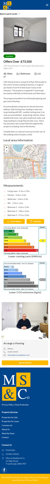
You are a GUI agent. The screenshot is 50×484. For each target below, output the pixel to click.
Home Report (15, 221)
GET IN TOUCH (25, 363)
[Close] (46, 479)
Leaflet (31, 178)
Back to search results (8, 14)
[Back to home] (7, 5)
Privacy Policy (8, 405)
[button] (47, 5)
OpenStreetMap (41, 178)
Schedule (37, 221)
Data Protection (22, 405)
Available (9, 56)
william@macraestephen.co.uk (19, 355)
